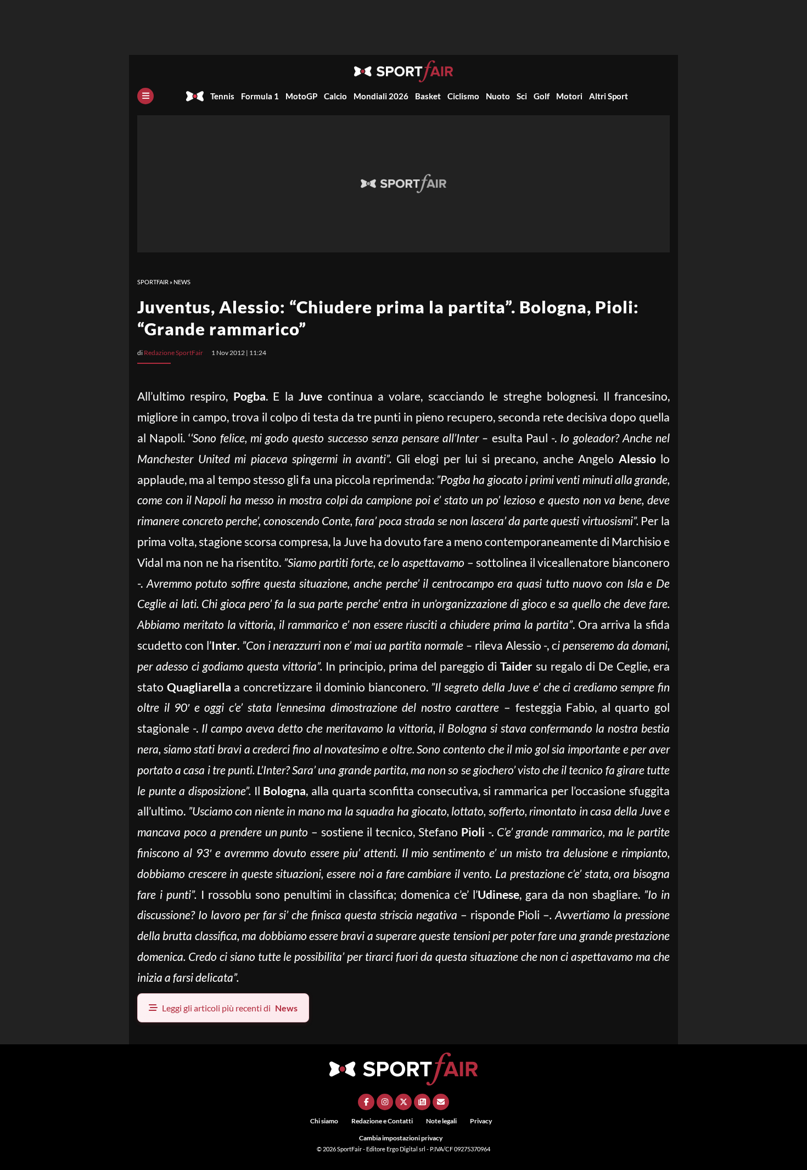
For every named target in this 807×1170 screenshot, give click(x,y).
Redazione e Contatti (382, 1121)
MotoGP (301, 96)
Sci (522, 96)
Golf (542, 96)
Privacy (481, 1121)
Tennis (222, 96)
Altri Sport (608, 96)
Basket (428, 96)
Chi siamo (324, 1121)
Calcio (335, 96)
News (181, 281)
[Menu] (145, 96)
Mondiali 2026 (381, 96)
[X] (403, 1102)
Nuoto (498, 96)
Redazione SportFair (173, 352)
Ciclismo (463, 96)
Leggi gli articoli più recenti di (230, 1008)
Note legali (441, 1121)
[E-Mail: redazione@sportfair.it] (441, 1102)
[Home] (195, 96)
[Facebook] (366, 1102)
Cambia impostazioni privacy (400, 1138)
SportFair (153, 281)
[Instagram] (385, 1102)
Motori (569, 96)
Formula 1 (260, 96)
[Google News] (422, 1102)
